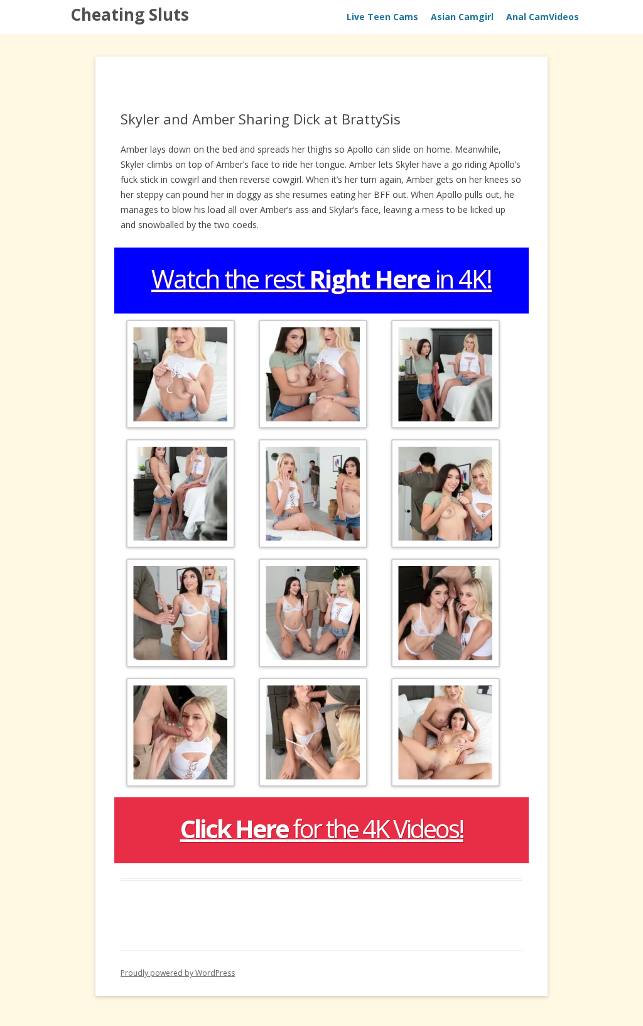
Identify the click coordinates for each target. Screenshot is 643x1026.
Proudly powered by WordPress (178, 973)
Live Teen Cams (382, 17)
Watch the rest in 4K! (321, 278)
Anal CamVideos (542, 17)
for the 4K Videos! (321, 828)
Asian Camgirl (462, 17)
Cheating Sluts (129, 14)
